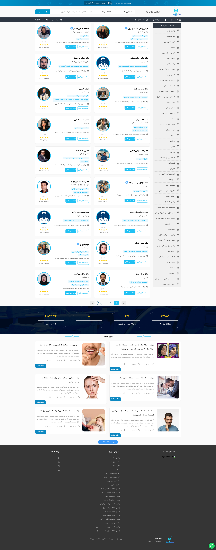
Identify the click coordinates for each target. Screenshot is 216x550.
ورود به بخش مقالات (108, 442)
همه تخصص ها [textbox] (107, 12)
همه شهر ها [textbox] (128, 12)
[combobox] (125, 11)
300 (99, 303)
